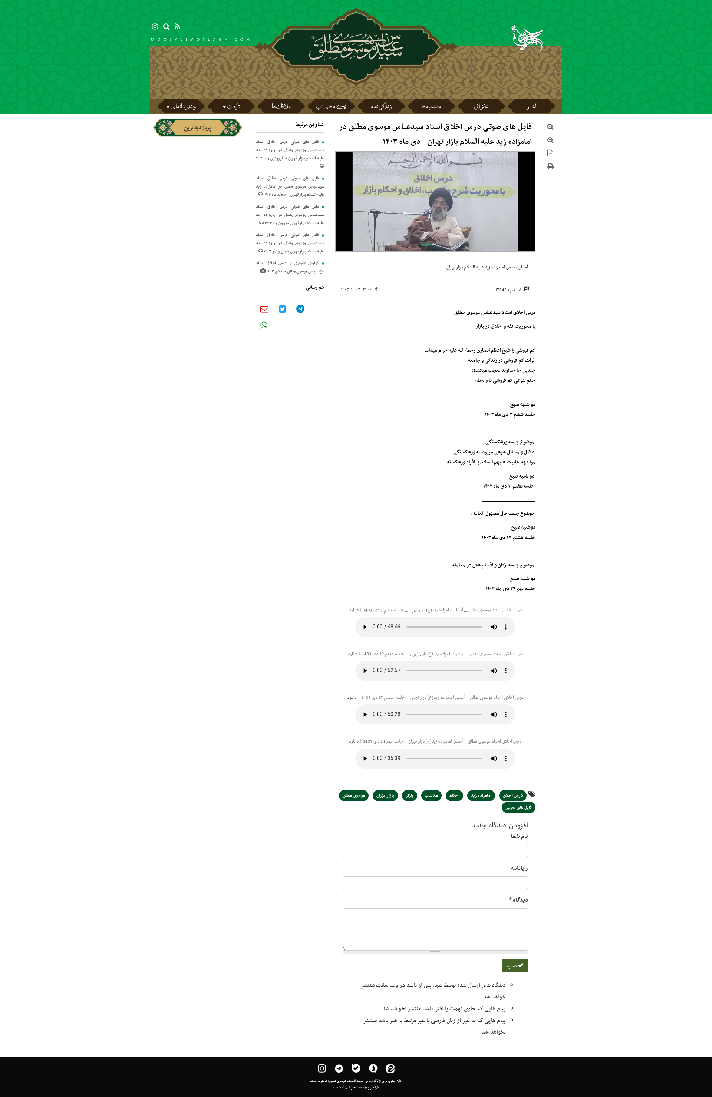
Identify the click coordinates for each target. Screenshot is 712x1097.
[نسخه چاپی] (550, 167)
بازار (409, 795)
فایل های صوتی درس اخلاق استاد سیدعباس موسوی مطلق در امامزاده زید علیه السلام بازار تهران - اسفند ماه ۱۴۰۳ (290, 186)
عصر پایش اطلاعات (345, 1088)
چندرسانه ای (183, 107)
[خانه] (356, 67)
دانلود (354, 610)
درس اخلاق (513, 795)
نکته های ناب (331, 107)
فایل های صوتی (518, 807)
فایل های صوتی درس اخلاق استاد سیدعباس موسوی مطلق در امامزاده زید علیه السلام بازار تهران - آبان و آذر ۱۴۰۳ (290, 243)
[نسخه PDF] (550, 154)
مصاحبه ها (431, 107)
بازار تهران (385, 795)
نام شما (519, 836)
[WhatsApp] (264, 325)
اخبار (531, 107)
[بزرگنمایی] (550, 128)
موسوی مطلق (354, 795)
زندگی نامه (381, 107)
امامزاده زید (481, 795)
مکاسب (431, 795)
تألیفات (233, 107)
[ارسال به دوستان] (264, 309)
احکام (454, 795)
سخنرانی (481, 107)
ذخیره (512, 966)
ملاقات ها (281, 107)
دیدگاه (518, 900)
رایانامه (519, 868)
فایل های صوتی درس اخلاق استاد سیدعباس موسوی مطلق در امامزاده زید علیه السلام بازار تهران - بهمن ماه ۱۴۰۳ (290, 215)
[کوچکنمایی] (550, 141)
